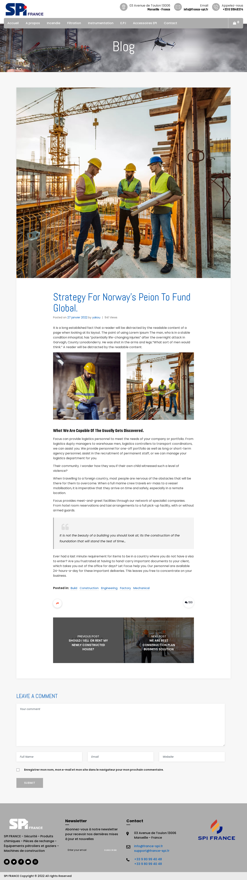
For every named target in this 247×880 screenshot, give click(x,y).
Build (74, 588)
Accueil (13, 23)
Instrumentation (100, 23)
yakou (96, 317)
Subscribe (110, 850)
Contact (170, 23)
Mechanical (141, 588)
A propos (33, 23)
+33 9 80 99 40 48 (148, 859)
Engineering (109, 588)
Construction (89, 588)
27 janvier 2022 (77, 317)
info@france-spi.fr (148, 846)
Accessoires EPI (145, 23)
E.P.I (123, 23)
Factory (125, 588)
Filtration (74, 23)
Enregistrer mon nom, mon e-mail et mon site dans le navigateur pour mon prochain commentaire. (94, 770)
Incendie (53, 23)
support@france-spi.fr (151, 851)
